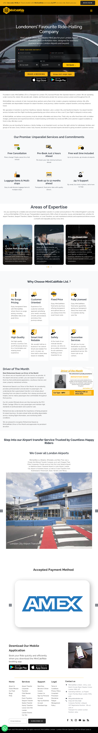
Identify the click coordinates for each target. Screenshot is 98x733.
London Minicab (62, 729)
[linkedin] (84, 720)
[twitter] (72, 720)
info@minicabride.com (75, 698)
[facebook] (68, 720)
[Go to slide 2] (48, 266)
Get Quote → (71, 65)
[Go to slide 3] (49, 266)
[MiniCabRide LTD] (13, 7)
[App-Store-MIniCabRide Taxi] (39, 78)
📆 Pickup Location (24, 53)
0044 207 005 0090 (74, 700)
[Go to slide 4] (51, 266)
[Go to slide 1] (46, 266)
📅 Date (20, 61)
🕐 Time (42, 61)
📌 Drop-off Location (56, 53)
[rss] (88, 720)
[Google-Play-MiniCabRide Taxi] (58, 78)
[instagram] (76, 720)
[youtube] (80, 720)
